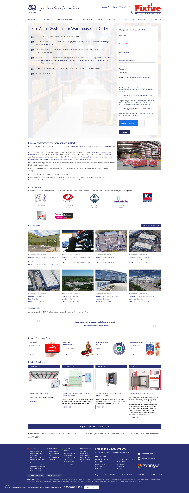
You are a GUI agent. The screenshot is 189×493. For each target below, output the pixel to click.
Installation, (78, 41)
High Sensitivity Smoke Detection (51, 60)
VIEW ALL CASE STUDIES (151, 226)
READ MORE (33, 401)
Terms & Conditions (54, 475)
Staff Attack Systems (54, 453)
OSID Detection (98, 60)
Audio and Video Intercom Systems (69, 459)
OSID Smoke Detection (83, 159)
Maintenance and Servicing (96, 41)
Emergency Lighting (35, 459)
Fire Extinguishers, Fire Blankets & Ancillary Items (37, 453)
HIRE (125, 19)
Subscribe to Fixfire (148, 453)
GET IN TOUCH (91, 487)
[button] (32, 19)
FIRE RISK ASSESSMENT (66, 19)
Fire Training (37, 470)
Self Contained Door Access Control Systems (69, 455)
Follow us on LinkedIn (148, 458)
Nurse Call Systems (54, 451)
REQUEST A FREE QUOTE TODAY (94, 426)
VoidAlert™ (32, 163)
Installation (75, 146)
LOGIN (104, 7)
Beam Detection (80, 60)
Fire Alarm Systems (44, 44)
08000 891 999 (73, 487)
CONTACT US (156, 19)
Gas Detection (106, 154)
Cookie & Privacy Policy (36, 475)
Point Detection (104, 57)
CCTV (70, 464)
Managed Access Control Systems (69, 462)
